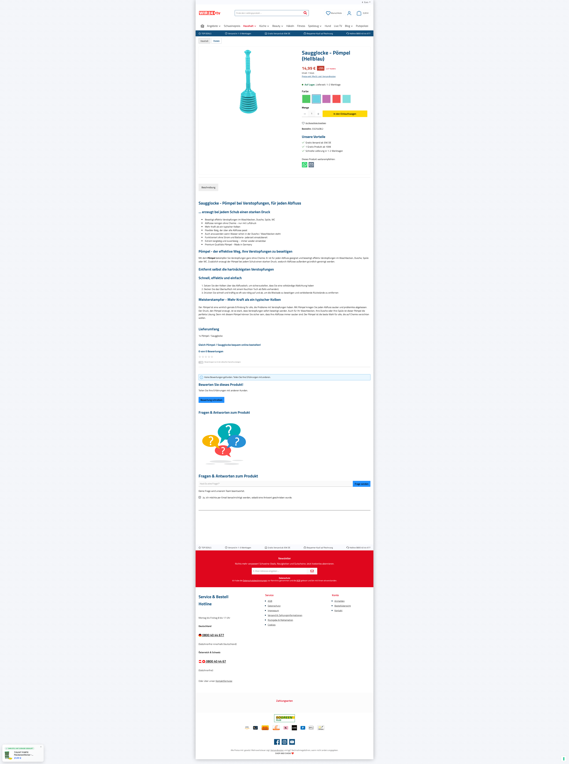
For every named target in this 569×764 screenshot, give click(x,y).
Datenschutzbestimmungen (255, 580)
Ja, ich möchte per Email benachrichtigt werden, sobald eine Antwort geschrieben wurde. (247, 497)
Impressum (273, 610)
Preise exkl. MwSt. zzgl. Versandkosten (319, 76)
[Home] (202, 26)
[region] (249, 81)
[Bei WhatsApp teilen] (304, 164)
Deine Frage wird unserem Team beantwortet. (222, 491)
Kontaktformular (224, 681)
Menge (305, 107)
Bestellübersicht (342, 606)
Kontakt (338, 610)
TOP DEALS (206, 33)
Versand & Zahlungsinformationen (285, 615)
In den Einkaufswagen (345, 114)
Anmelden (339, 601)
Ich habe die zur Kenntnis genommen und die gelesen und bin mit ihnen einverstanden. (284, 580)
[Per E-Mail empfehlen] (311, 164)
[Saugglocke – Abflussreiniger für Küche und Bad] (249, 81)
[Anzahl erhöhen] (318, 113)
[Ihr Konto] (349, 13)
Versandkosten (277, 750)
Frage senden (362, 484)
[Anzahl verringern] (305, 113)
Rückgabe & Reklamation (280, 620)
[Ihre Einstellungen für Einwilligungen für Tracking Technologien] (564, 759)
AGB (298, 580)
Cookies (271, 625)
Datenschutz (274, 606)
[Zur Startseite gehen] (210, 13)
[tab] (208, 187)
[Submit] (312, 571)
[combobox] (268, 13)
